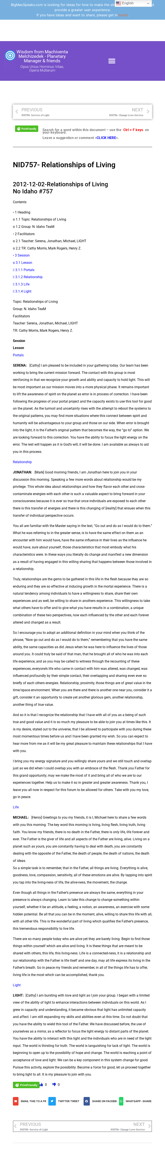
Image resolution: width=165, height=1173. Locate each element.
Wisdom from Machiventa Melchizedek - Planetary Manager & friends (42, 56)
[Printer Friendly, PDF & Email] (26, 128)
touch (123, 15)
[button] (112, 61)
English (127, 3)
